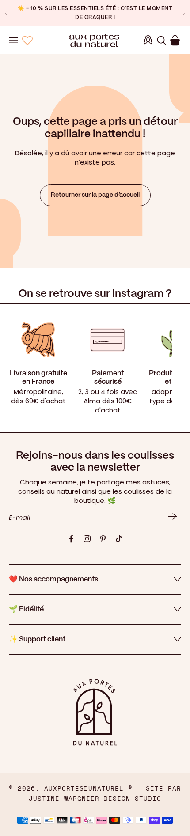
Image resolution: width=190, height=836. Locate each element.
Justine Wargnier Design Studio (95, 799)
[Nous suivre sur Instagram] (87, 538)
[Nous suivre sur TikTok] (118, 538)
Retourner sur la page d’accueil (95, 195)
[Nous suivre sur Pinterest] (103, 538)
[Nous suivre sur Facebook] (71, 538)
